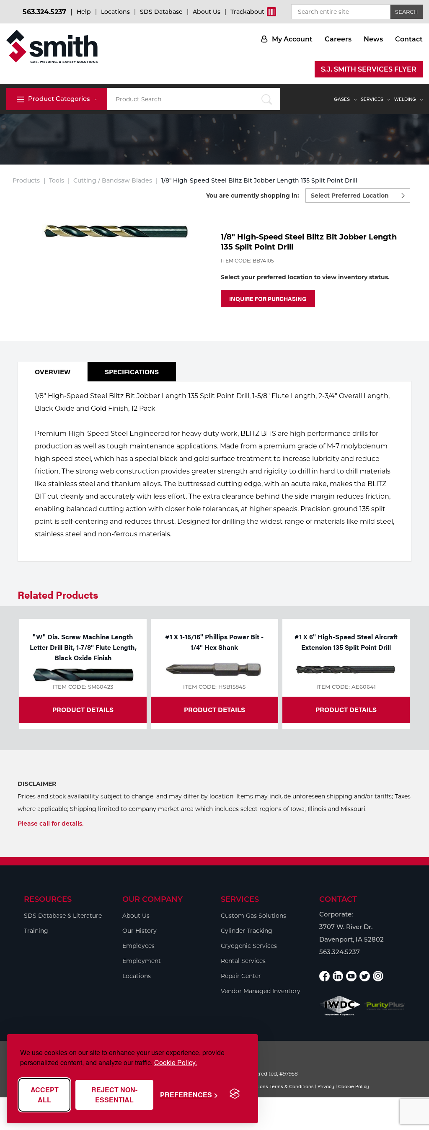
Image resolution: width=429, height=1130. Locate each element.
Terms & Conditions (291, 1086)
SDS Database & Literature (63, 915)
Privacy (326, 1086)
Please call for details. (50, 823)
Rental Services (243, 961)
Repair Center (241, 976)
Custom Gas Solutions (253, 915)
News (373, 39)
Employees (138, 946)
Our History (139, 930)
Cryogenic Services (249, 946)
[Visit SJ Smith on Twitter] (364, 976)
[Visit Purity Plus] (385, 1006)
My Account (292, 39)
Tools (56, 180)
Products (26, 180)
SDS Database (161, 11)
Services (372, 99)
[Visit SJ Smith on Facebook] (324, 976)
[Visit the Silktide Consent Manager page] (235, 1094)
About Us (206, 11)
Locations (115, 11)
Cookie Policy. (175, 1062)
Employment (141, 961)
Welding (405, 99)
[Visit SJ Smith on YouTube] (351, 976)
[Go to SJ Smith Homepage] (52, 46)
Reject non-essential (114, 1094)
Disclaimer (37, 784)
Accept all (45, 1094)
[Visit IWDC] (339, 1006)
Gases (342, 99)
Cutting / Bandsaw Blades (112, 180)
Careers (338, 39)
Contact (409, 39)
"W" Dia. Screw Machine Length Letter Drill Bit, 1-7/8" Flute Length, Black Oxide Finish (83, 647)
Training (36, 930)
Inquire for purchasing (268, 298)
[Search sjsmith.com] (267, 99)
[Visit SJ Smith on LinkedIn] (338, 976)
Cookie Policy (353, 1086)
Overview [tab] (52, 371)
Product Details (83, 709)
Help (84, 11)
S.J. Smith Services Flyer (368, 69)
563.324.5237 (44, 12)
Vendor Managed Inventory (260, 991)
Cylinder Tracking (246, 930)
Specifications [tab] (132, 371)
